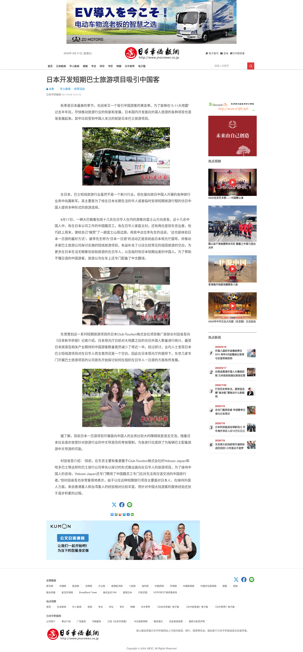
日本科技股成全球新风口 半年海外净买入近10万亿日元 (230, 428)
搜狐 (225, 585)
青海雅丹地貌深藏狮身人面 (223, 284)
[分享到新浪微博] (120, 514)
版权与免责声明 (197, 621)
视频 (85, 66)
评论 (102, 66)
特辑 (118, 66)
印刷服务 (96, 621)
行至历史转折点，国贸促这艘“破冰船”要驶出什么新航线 (230, 392)
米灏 (51, 88)
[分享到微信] (132, 514)
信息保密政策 (176, 621)
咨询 (225, 53)
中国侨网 (159, 585)
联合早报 (50, 592)
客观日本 (127, 592)
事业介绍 (66, 621)
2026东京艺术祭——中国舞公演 (225, 197)
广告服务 (81, 621)
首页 (50, 66)
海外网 (145, 585)
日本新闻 (61, 66)
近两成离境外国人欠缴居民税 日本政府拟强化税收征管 (230, 373)
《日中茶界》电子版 (224, 606)
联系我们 (158, 621)
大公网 (101, 585)
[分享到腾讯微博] (124, 514)
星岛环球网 (67, 592)
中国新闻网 (188, 585)
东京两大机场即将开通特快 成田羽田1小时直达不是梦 (230, 446)
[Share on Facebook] (123, 506)
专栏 (110, 66)
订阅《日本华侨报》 (117, 621)
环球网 (173, 585)
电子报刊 (213, 53)
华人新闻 (74, 66)
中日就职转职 (141, 621)
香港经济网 (117, 585)
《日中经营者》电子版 (196, 606)
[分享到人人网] (128, 514)
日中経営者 (238, 53)
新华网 (49, 585)
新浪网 (75, 585)
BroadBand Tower (88, 592)
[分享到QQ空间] (116, 514)
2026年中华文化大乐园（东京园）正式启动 (232, 321)
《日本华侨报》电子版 (167, 606)
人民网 (132, 585)
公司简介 (50, 621)
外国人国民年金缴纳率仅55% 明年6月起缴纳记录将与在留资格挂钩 (229, 354)
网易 (235, 585)
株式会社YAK (110, 592)
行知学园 (142, 592)
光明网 (88, 585)
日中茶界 (130, 66)
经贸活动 (79, 88)
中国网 (62, 585)
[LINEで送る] (131, 506)
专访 (93, 66)
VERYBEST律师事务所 (165, 592)
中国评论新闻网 (208, 585)
